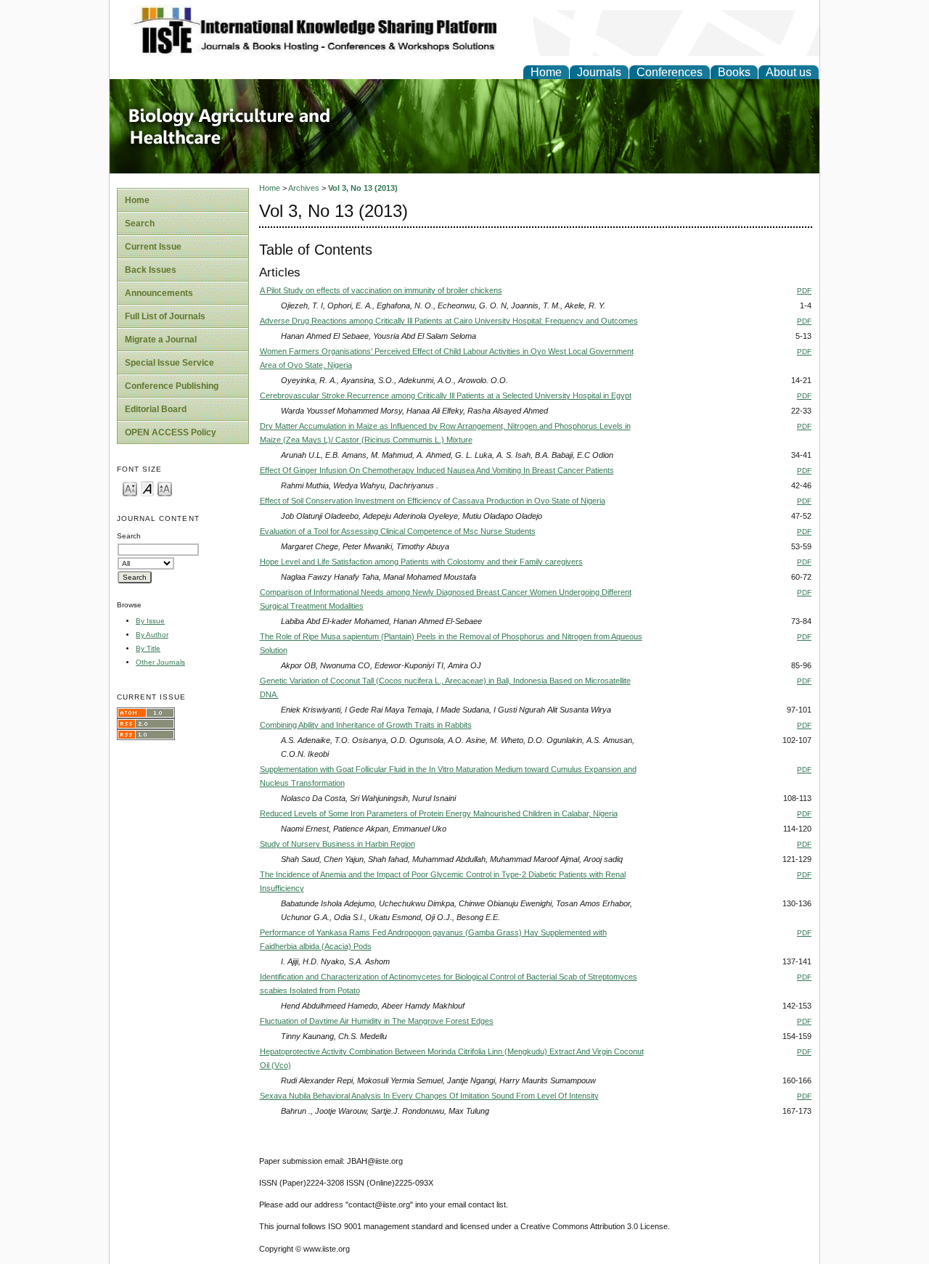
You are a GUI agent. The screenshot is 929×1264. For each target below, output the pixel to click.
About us (788, 72)
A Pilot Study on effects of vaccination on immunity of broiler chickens (381, 290)
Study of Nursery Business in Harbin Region (337, 844)
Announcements (159, 293)
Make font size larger (164, 488)
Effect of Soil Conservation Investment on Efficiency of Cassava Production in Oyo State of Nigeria (432, 500)
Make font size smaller (130, 488)
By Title (148, 648)
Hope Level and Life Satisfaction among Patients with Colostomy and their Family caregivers (421, 561)
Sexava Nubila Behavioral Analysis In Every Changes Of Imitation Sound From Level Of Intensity (429, 1095)
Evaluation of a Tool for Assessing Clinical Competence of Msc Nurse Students (398, 531)
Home (546, 72)
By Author (152, 635)
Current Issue (153, 247)
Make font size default (147, 488)
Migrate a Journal (161, 340)
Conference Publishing (171, 386)
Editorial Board (156, 409)
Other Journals (160, 662)
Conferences (670, 72)
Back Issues (150, 270)
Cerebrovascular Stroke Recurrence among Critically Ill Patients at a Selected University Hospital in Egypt (445, 395)
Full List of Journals (165, 316)
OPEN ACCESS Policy (170, 432)
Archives (303, 188)
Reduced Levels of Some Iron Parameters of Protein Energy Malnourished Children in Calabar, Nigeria (439, 813)
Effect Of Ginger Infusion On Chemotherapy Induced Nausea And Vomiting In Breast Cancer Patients (437, 470)
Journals (599, 72)
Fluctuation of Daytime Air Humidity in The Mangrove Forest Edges (377, 1021)
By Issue (150, 621)
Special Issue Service (169, 363)
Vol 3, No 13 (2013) (363, 188)
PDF (804, 291)
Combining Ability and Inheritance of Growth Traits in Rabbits (366, 725)
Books (734, 72)
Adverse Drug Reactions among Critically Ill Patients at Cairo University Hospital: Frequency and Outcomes (449, 320)
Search (140, 223)
